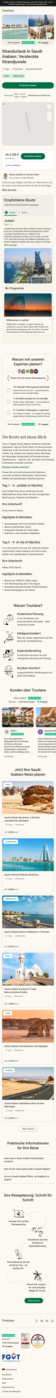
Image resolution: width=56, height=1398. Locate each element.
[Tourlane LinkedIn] (47, 1320)
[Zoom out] (49, 119)
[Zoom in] (49, 114)
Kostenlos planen (28, 85)
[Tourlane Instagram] (41, 1320)
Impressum (6, 1375)
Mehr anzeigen (9, 190)
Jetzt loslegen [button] (34, 1301)
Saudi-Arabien (23, 95)
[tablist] (28, 212)
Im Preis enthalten (13, 165)
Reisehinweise (8, 1387)
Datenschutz (7, 1379)
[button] (8, 10)
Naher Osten (16, 95)
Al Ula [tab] (23, 212)
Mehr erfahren (28, 1129)
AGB (4, 1383)
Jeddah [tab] (10, 212)
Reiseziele (8, 95)
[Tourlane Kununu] (52, 1320)
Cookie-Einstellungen (11, 1391)
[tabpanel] (28, 279)
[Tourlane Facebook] (36, 1320)
